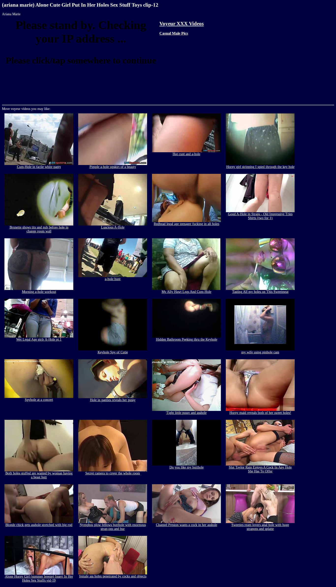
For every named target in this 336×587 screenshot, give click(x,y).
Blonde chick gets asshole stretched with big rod (38, 525)
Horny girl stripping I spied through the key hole (260, 167)
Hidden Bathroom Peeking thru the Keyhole (186, 339)
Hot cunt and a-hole (186, 154)
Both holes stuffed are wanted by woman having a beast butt (39, 475)
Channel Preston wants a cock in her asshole (186, 525)
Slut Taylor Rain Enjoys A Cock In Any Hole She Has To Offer (260, 469)
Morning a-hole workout (39, 292)
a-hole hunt (113, 279)
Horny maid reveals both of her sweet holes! (260, 413)
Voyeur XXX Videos (181, 24)
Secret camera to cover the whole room (112, 473)
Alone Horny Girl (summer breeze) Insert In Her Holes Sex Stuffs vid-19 (39, 578)
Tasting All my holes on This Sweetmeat (260, 292)
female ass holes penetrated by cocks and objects (112, 576)
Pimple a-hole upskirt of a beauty (113, 167)
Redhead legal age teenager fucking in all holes (186, 224)
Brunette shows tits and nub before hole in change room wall (39, 229)
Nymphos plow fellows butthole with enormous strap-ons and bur (113, 527)
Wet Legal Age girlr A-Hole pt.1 (38, 339)
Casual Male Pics (173, 33)
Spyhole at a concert (39, 400)
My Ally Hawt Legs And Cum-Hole (186, 292)
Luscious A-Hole (112, 227)
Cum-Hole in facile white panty (39, 167)
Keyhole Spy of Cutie (113, 352)
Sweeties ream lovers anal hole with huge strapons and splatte (260, 527)
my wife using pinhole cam (260, 352)
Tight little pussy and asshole (186, 413)
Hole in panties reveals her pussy (113, 400)
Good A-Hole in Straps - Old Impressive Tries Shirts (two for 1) (260, 216)
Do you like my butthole (186, 467)
